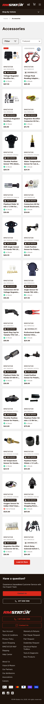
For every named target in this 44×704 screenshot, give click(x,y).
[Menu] (40, 4)
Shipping (5, 651)
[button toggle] (38, 12)
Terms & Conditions (10, 635)
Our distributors (8, 673)
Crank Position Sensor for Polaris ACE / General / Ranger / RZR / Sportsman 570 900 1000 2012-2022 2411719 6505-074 (31, 384)
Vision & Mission (8, 665)
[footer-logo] (17, 612)
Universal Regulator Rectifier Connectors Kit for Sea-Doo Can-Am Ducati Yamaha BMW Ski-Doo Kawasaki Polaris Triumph (12, 127)
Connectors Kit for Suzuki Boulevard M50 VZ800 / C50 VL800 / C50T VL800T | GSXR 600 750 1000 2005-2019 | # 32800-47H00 (31, 212)
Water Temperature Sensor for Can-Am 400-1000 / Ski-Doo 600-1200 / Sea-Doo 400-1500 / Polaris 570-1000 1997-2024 (32, 169)
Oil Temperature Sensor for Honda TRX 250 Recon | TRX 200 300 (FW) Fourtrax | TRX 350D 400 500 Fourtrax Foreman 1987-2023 (11, 469)
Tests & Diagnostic (30, 653)
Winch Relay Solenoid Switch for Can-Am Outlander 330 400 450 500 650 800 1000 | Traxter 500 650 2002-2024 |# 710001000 (32, 555)
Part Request (28, 639)
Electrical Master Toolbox (30, 648)
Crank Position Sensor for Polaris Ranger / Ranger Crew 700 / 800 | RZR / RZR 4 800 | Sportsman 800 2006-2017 (31, 254)
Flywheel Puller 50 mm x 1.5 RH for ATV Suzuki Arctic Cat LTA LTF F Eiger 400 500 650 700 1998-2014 (32, 424)
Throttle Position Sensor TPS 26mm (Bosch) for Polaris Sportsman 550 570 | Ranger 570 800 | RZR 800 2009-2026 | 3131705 (12, 169)
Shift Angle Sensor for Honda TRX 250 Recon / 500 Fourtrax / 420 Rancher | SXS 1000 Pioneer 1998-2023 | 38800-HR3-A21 (12, 254)
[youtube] (12, 693)
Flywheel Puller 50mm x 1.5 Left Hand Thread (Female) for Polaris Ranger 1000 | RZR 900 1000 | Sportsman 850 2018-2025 (32, 469)
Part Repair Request (31, 635)
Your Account (7, 631)
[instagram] (8, 693)
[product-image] (12, 55)
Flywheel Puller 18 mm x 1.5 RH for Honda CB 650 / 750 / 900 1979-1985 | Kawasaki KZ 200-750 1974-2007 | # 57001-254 (11, 212)
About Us (6, 662)
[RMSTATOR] (13, 4)
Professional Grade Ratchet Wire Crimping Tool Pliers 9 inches (32, 336)
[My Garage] (28, 4)
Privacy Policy (7, 639)
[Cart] (34, 4)
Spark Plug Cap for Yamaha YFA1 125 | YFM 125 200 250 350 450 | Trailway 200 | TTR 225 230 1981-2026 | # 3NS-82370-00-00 (11, 340)
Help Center (7, 654)
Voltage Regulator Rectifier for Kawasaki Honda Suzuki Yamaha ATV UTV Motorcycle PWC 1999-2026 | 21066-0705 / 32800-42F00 (12, 84)
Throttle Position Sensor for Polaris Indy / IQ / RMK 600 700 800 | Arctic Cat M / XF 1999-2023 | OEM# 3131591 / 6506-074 (12, 425)
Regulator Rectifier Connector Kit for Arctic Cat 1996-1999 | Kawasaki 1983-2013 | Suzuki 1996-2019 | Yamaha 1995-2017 (32, 126)
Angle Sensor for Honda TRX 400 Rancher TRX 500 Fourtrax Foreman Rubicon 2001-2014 (32, 294)
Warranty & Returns (31, 631)
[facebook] (3, 693)
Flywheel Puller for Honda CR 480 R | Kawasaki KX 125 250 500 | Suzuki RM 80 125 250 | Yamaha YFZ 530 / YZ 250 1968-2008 (11, 383)
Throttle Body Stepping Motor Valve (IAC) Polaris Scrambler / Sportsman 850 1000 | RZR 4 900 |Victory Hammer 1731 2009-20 (31, 512)
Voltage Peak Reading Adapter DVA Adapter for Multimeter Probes (31, 79)
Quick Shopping (8, 643)
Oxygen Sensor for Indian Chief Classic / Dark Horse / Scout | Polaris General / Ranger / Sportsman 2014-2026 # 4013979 (12, 511)
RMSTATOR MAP (9, 647)
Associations (7, 677)
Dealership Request (31, 643)
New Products (29, 657)
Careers (5, 681)
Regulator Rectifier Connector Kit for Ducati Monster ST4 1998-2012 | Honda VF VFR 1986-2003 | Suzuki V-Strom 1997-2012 (12, 554)
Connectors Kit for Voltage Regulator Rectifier (11, 292)
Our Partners (7, 669)
